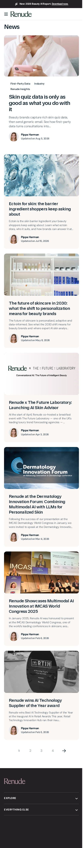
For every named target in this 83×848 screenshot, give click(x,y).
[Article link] (40, 202)
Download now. (60, 3)
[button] (6, 14)
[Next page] (62, 761)
